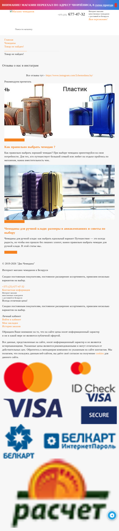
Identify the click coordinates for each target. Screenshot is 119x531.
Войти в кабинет (11, 319)
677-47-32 (71, 14)
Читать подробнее (14, 140)
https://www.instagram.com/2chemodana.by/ (69, 75)
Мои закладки (10, 322)
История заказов (11, 326)
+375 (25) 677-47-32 (13, 286)
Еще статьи (10, 252)
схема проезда (104, 5)
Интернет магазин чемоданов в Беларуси (25, 270)
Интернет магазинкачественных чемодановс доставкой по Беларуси (99, 13)
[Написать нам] (112, 515)
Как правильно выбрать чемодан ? (29, 147)
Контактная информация (16, 289)
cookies (100, 353)
